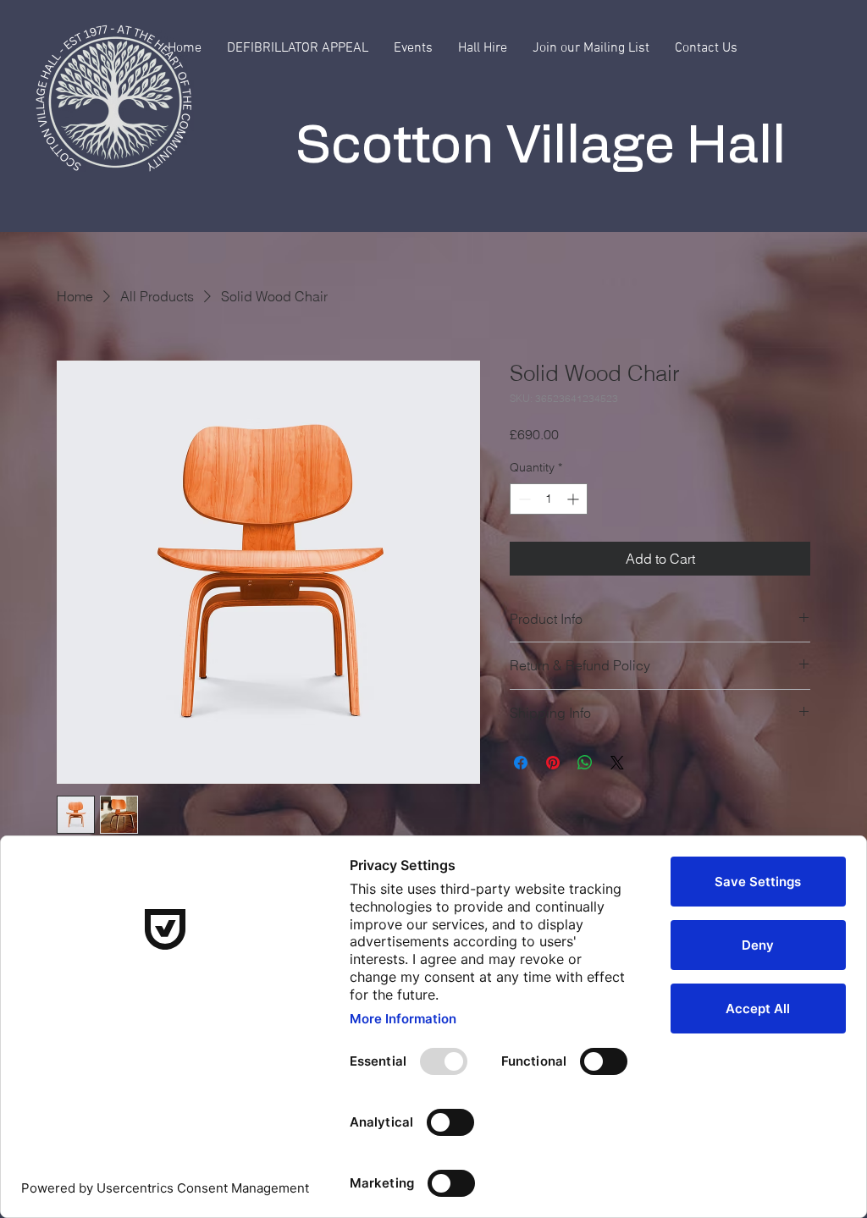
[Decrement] (522, 499)
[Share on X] (617, 762)
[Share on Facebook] (521, 762)
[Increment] (574, 499)
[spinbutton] (548, 499)
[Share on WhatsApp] (585, 762)
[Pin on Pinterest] (553, 762)
